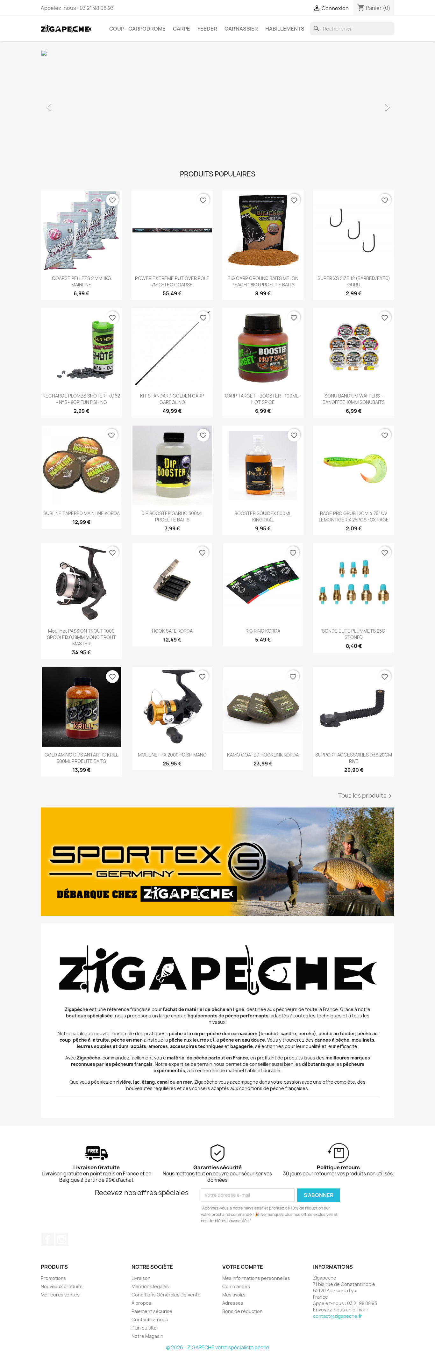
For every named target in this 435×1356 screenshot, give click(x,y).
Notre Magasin (147, 1336)
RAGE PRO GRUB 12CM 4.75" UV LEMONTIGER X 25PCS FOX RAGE (354, 516)
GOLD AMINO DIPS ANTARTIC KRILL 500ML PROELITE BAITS (81, 758)
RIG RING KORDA (263, 631)
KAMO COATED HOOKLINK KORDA (263, 755)
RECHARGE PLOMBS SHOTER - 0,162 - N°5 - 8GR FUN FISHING (81, 399)
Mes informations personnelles (256, 1278)
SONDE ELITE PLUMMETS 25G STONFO (353, 634)
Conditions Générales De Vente (166, 1295)
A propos (141, 1303)
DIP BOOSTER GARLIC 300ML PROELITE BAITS (172, 516)
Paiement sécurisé (152, 1311)
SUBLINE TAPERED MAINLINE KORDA (81, 513)
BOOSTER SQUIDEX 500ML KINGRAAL (262, 516)
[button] (67, 103)
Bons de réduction (242, 1311)
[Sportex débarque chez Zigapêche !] (217, 861)
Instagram (61, 1239)
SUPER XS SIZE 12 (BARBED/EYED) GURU (353, 281)
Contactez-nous (150, 1320)
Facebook (47, 1239)
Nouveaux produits (61, 1286)
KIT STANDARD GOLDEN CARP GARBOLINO (172, 399)
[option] (217, 103)
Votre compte (242, 1266)
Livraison (141, 1278)
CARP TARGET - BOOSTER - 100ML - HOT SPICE (263, 399)
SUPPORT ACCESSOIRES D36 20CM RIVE (353, 758)
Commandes (236, 1286)
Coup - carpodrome (137, 28)
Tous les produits (366, 796)
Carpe (181, 28)
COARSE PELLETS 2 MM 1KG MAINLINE (81, 281)
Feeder (207, 28)
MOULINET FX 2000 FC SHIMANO (172, 755)
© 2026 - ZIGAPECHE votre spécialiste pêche (217, 1347)
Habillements (284, 28)
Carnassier (241, 28)
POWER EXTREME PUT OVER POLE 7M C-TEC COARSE (172, 281)
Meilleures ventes (60, 1295)
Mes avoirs (234, 1295)
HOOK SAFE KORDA (172, 631)
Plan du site (144, 1328)
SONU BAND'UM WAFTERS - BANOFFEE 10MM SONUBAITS (354, 399)
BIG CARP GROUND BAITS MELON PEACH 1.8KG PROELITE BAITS (263, 281)
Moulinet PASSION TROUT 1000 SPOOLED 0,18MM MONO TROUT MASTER (81, 637)
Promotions (53, 1278)
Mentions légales (150, 1286)
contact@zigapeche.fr (337, 1316)
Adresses (232, 1303)
